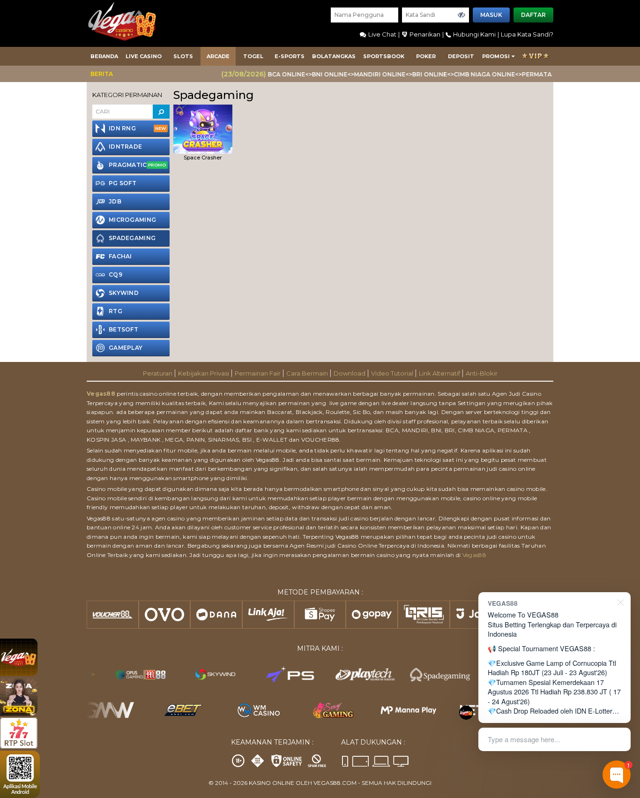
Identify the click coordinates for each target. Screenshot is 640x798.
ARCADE (218, 56)
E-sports (290, 56)
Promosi (496, 56)
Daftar (533, 14)
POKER (426, 56)
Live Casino (144, 56)
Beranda (104, 56)
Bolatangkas (334, 56)
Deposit (461, 56)
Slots (183, 56)
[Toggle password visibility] (461, 15)
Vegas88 (101, 393)
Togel (253, 56)
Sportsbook (383, 56)
